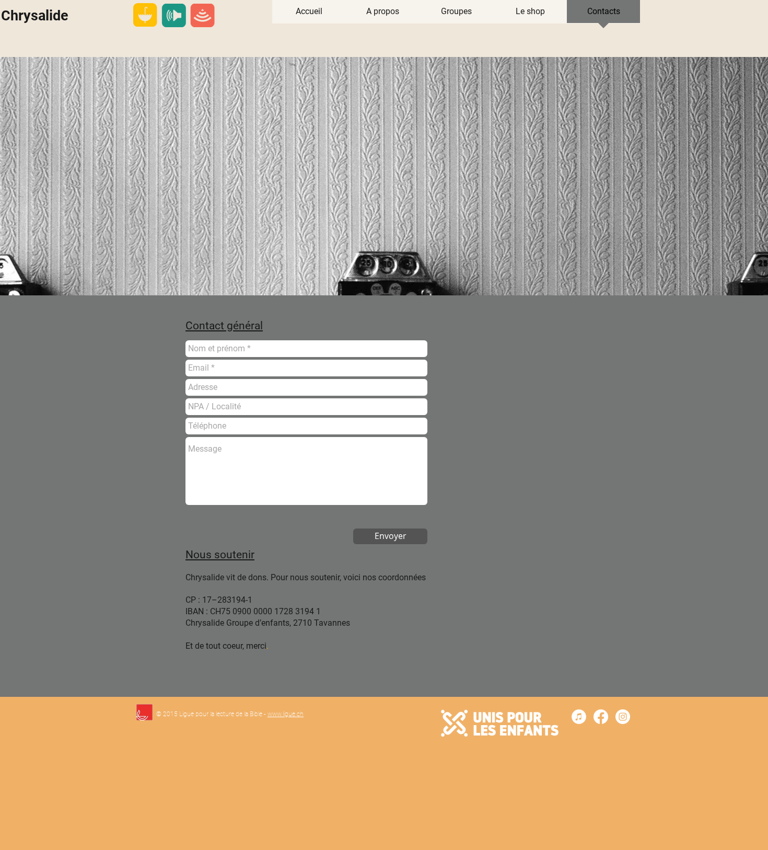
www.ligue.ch (285, 714)
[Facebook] (601, 716)
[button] (456, 15)
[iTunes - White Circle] (579, 716)
